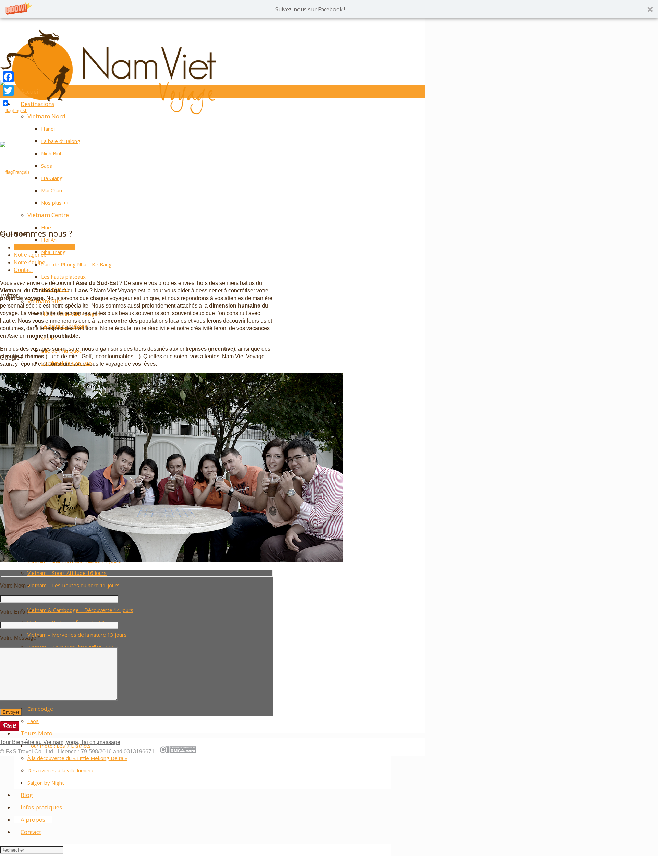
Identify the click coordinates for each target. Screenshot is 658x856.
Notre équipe (29, 262)
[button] (329, 9)
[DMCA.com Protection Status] (177, 752)
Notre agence (30, 255)
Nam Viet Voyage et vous (44, 247)
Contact (23, 270)
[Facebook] (8, 77)
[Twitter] (8, 90)
